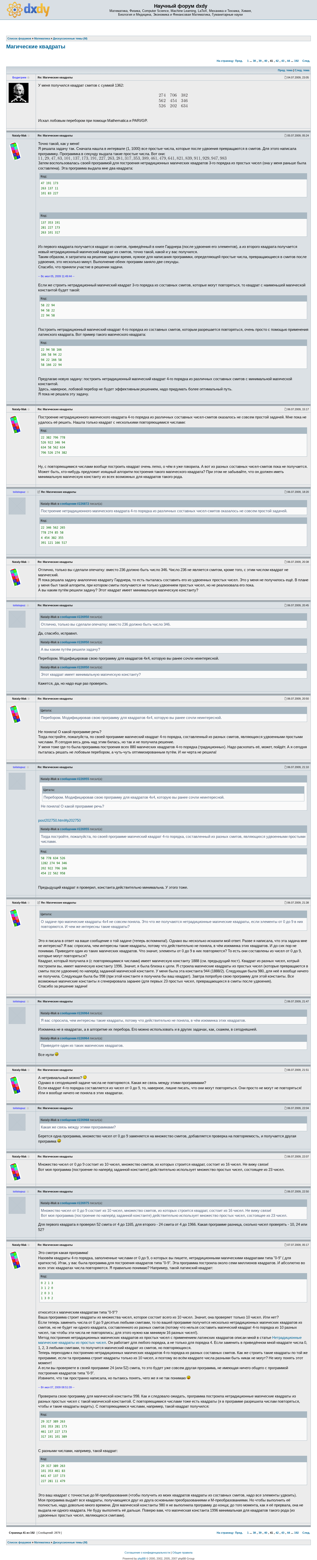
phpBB (142, 1558)
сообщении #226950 (74, 617)
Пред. (239, 60)
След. (306, 60)
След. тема (302, 70)
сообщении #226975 (74, 1203)
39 (260, 60)
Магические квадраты (35, 46)
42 (277, 60)
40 (265, 60)
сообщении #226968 (74, 1120)
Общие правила (182, 1552)
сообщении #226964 (74, 1013)
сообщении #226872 (74, 504)
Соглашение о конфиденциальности (147, 1552)
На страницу (225, 60)
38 (254, 60)
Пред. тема (285, 70)
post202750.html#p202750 (59, 820)
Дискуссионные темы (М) (70, 1542)
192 (296, 60)
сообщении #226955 (74, 779)
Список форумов (19, 1542)
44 (288, 60)
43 (282, 60)
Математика (42, 1542)
